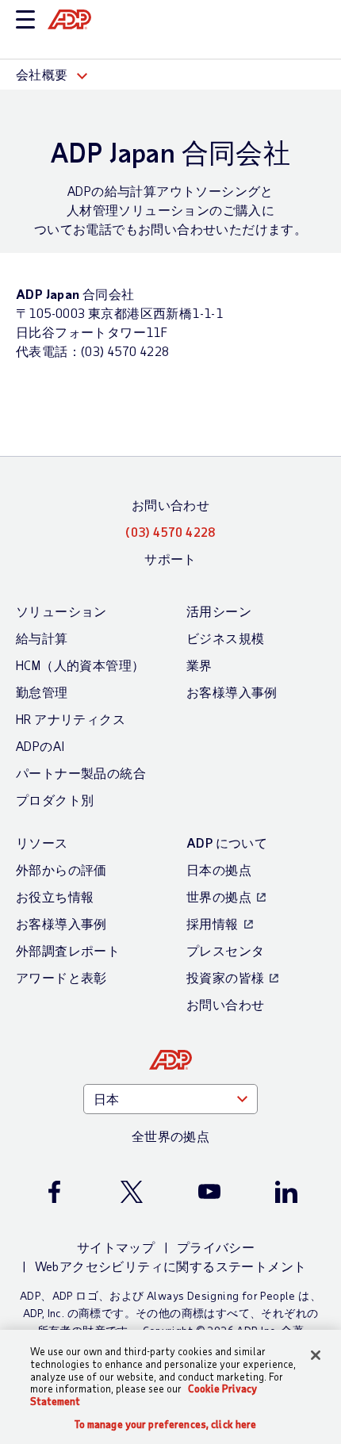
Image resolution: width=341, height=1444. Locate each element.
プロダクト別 (55, 799)
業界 (199, 664)
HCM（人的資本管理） (80, 664)
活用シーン (218, 611)
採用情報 (212, 923)
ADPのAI (40, 745)
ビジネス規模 (225, 637)
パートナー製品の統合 (81, 772)
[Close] (315, 1355)
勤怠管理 (42, 691)
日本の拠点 (218, 869)
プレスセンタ (225, 950)
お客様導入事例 (232, 691)
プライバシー (216, 1246)
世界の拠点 (218, 896)
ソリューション (61, 611)
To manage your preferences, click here (166, 1425)
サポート (170, 558)
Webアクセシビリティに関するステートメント (171, 1266)
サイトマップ (116, 1246)
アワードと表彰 (61, 977)
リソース (42, 842)
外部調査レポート (68, 950)
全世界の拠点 (170, 1135)
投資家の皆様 (225, 977)
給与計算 (42, 637)
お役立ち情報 (55, 896)
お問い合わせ (170, 504)
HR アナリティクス (70, 718)
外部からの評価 (61, 869)
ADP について (226, 842)
